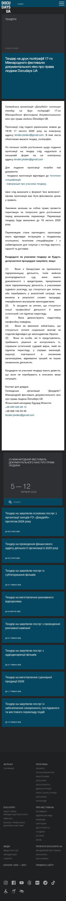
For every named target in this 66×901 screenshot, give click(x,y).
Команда (40, 819)
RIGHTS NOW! (42, 776)
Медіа (7, 846)
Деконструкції (43, 788)
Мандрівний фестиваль (48, 850)
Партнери (41, 823)
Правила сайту (45, 864)
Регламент (41, 811)
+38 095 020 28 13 (15, 407)
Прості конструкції (46, 792)
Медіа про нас (11, 850)
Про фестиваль (45, 807)
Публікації (9, 768)
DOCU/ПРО (41, 780)
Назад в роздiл (11, 48)
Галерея (8, 858)
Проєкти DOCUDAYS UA (49, 846)
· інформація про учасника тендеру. (26, 183)
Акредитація (10, 854)
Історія (40, 835)
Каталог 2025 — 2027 (15, 864)
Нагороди (41, 800)
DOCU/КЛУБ (41, 854)
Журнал (8, 764)
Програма (42, 764)
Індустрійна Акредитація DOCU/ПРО (16, 813)
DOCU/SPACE (42, 858)
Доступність (43, 827)
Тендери (40, 831)
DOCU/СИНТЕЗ (43, 784)
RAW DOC (8, 818)
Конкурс (40, 768)
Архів (38, 839)
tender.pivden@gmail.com (29, 135)
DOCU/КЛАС (41, 796)
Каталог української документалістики (14, 824)
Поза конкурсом (45, 772)
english (21, 3)
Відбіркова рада (44, 815)
